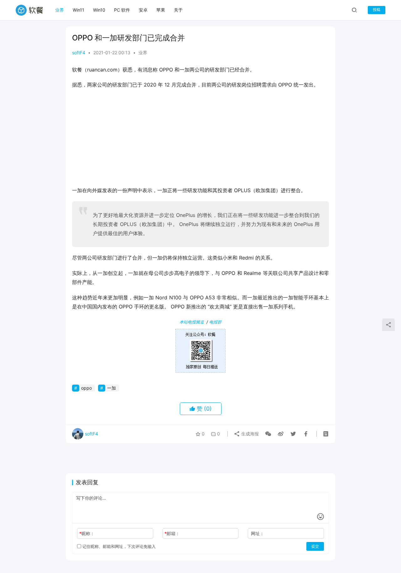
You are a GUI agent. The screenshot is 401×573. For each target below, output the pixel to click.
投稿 (376, 9)
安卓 (143, 10)
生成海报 (249, 433)
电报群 (215, 321)
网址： (257, 533)
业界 (59, 10)
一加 (111, 388)
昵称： (87, 533)
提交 (315, 546)
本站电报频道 (192, 321)
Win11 (78, 10)
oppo (86, 388)
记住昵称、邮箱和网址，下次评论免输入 (118, 546)
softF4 (78, 52)
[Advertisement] (200, 139)
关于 (178, 10)
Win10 (99, 10)
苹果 (160, 10)
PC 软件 (122, 10)
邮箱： (172, 533)
